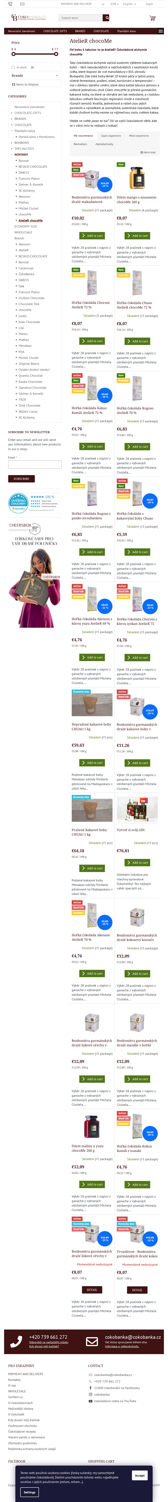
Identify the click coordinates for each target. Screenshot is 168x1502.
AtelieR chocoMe (31, 220)
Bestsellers (80, 144)
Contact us (15, 1397)
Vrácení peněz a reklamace (26, 1437)
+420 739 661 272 (48, 1337)
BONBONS (22, 143)
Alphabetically (104, 144)
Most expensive (139, 135)
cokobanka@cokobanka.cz (133, 1337)
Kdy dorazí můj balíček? (44, 1346)
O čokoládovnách (20, 1403)
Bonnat (24, 161)
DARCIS (24, 172)
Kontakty (14, 1380)
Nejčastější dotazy (20, 1408)
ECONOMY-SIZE (26, 226)
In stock (25, 67)
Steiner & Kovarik (31, 184)
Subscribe (21, 479)
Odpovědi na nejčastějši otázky (48, 1342)
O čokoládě (16, 1414)
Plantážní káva (25, 131)
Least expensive (111, 135)
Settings (29, 1492)
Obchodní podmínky (22, 1443)
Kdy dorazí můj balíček (24, 1420)
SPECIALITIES (24, 148)
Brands (19, 238)
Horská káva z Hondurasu (36, 137)
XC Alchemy (27, 190)
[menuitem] (21, 31)
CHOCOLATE (23, 125)
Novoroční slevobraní (30, 107)
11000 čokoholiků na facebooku (117, 1388)
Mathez (24, 202)
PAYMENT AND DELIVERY (76, 4)
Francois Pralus (29, 178)
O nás (12, 1385)
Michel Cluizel (29, 208)
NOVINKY (21, 154)
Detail (92, 1290)
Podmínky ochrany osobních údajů (32, 1449)
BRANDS (20, 119)
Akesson (24, 196)
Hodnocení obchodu (22, 1426)
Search (106, 17)
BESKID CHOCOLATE (33, 167)
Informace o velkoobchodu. (122, 1346)
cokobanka (102, 1394)
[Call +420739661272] (14, 4)
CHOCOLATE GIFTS (28, 113)
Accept (140, 1475)
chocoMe (25, 214)
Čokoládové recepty (22, 1431)
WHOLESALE (23, 232)
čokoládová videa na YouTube (115, 1401)
